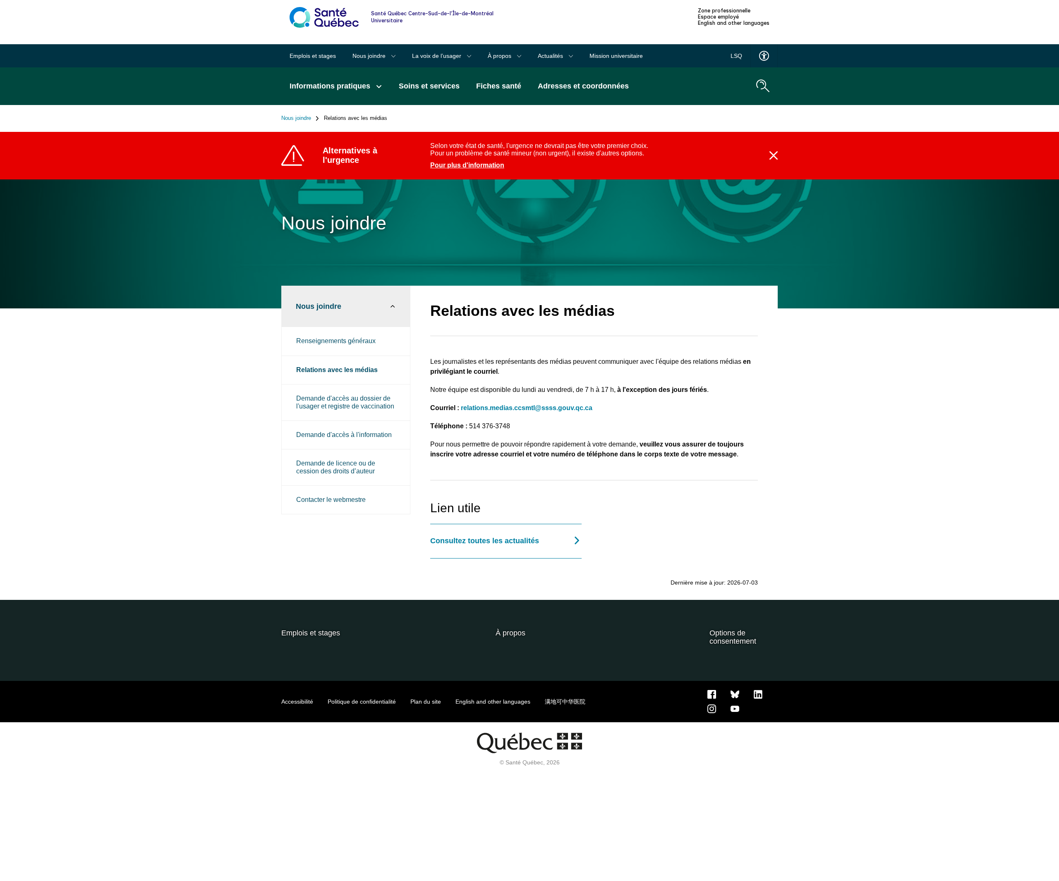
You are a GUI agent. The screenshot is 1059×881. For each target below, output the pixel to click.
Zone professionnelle (724, 11)
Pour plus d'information (467, 165)
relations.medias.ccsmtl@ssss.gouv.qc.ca (526, 407)
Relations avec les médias (337, 369)
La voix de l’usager (437, 56)
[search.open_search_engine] (763, 86)
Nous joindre (369, 56)
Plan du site (425, 701)
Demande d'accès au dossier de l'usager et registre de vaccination (345, 402)
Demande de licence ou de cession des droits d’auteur (335, 467)
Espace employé (718, 17)
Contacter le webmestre (331, 499)
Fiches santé (498, 86)
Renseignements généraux (336, 340)
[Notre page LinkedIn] (758, 693)
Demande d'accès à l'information (344, 434)
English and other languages (733, 23)
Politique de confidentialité (362, 701)
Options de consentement (732, 637)
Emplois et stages (313, 56)
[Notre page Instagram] (711, 708)
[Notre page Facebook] (711, 693)
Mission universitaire (616, 56)
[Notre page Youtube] (735, 708)
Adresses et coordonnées (583, 86)
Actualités (551, 56)
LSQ (736, 56)
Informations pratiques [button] (331, 86)
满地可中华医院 (565, 701)
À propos (500, 56)
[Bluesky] (735, 693)
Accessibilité (297, 701)
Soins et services (429, 86)
